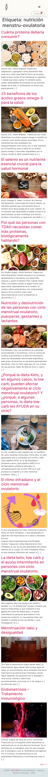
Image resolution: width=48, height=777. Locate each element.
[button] (39, 7)
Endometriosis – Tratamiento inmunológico (15, 694)
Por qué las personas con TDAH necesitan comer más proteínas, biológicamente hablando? (23, 231)
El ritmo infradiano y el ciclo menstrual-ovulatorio (20, 484)
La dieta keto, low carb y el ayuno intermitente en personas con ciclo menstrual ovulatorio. (22, 564)
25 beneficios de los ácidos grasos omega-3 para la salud (22, 98)
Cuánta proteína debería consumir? (22, 34)
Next (43, 764)
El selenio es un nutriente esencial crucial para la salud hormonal (23, 164)
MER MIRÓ (15, 771)
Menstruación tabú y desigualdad (19, 630)
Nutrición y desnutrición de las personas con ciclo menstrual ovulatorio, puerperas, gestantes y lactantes (23, 312)
